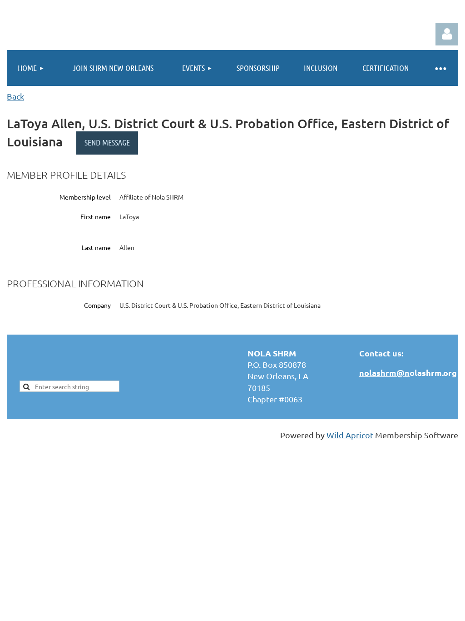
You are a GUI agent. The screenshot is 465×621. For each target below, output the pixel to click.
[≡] (440, 68)
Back (15, 96)
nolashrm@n (384, 372)
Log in (446, 34)
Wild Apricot (349, 435)
